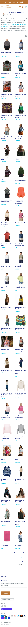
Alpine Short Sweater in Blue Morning (20, 137)
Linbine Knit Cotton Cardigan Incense (19, 480)
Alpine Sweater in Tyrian (6, 179)
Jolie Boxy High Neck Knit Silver (20, 437)
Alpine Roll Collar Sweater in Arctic (19, 53)
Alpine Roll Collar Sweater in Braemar (5, 74)
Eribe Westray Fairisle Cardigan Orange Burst (6, 350)
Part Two (6, 24)
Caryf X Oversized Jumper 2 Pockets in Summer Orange (19, 201)
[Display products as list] (26, 36)
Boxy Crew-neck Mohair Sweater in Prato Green (20, 179)
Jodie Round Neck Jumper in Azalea (19, 416)
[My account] (22, 7)
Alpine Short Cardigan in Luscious (20, 116)
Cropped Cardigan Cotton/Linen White (5, 265)
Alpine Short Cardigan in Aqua (20, 74)
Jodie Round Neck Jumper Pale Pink (5, 437)
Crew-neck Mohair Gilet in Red (6, 244)
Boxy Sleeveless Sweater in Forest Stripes (7, 200)
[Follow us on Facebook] (2, 606)
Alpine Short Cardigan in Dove (20, 95)
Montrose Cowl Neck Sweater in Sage (5, 522)
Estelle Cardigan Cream (6, 370)
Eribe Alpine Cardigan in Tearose (6, 329)
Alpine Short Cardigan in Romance (6, 137)
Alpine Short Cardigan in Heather (6, 116)
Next (24, 552)
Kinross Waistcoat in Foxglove (5, 458)
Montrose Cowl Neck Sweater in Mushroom (20, 501)
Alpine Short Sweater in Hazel (6, 158)
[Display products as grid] (23, 36)
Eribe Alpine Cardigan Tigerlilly (20, 329)
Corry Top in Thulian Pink (20, 222)
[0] (25, 7)
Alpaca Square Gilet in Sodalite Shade (6, 53)
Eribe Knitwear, (18, 24)
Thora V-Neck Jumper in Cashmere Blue (20, 544)
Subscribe (5, 593)
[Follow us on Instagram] (5, 606)
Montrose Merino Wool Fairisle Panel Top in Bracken (20, 523)
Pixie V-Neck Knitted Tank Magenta (6, 544)
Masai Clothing (11, 24)
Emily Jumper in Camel (6, 307)
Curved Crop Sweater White (6, 286)
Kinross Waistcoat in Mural (19, 458)
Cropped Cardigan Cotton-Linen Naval (19, 244)
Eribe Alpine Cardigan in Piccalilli (20, 308)
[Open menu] (2, 6)
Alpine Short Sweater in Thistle (20, 158)
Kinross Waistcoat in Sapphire (5, 480)
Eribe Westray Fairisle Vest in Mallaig (20, 350)
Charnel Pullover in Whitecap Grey (5, 223)
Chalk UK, (7, 26)
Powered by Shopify (5, 624)
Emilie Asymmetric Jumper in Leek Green (20, 286)
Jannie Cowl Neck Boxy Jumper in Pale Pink (6, 416)
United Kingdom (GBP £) (6, 599)
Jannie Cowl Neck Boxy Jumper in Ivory (20, 393)
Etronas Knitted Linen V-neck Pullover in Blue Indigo (20, 372)
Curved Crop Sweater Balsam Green (20, 265)
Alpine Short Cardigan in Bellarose (6, 95)
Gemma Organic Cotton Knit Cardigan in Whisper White (6, 394)
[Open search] (20, 7)
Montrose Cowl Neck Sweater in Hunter (5, 501)
